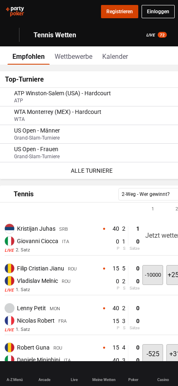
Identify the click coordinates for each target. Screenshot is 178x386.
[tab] (28, 55)
